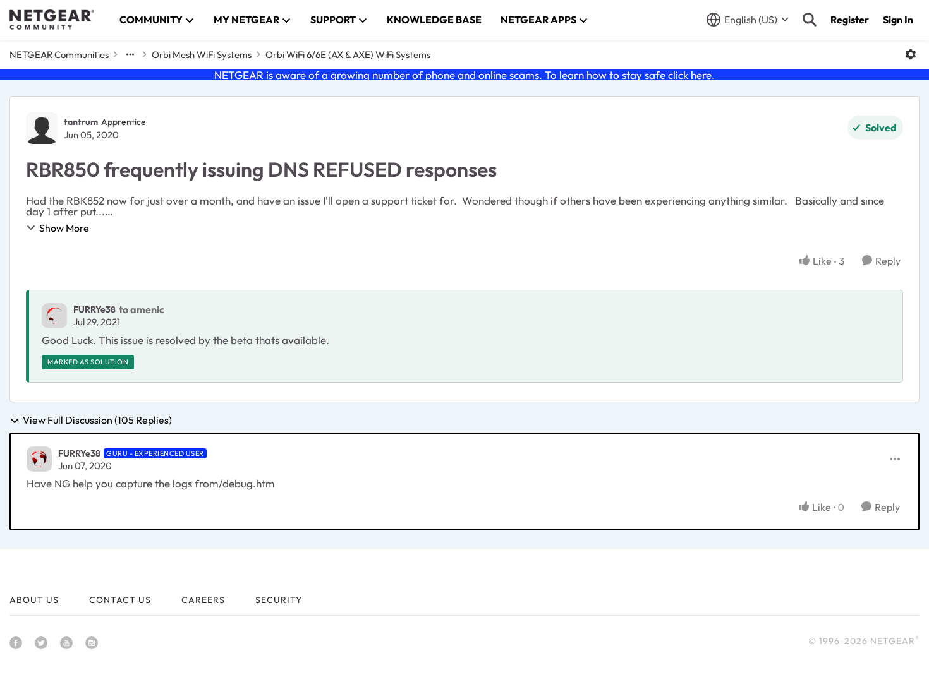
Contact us (120, 600)
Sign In (898, 19)
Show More (64, 228)
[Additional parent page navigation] (130, 54)
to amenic (141, 309)
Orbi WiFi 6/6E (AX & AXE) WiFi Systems (347, 55)
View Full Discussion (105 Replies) (97, 420)
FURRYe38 (94, 309)
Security (278, 600)
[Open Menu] (911, 54)
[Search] (809, 19)
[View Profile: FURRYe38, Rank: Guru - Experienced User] (39, 459)
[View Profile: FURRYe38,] (54, 315)
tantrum (81, 121)
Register (849, 19)
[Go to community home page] (51, 19)
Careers (203, 600)
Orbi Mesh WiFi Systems (202, 55)
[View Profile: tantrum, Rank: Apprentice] (42, 128)
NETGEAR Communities (59, 55)
